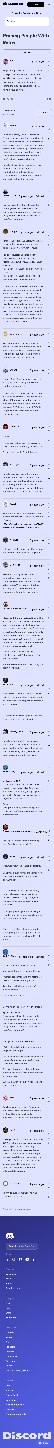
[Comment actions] (49, 138)
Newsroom (11, 1317)
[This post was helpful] (49, 61)
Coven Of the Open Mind (15, 609)
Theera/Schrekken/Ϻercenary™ (18, 831)
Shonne (13, 370)
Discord (16, 13)
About (9, 1303)
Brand (8, 1313)
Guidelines (11, 1400)
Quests (9, 1366)
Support (10, 1333)
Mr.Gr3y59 (15, 465)
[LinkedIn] (12, 99)
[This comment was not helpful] (49, 133)
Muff (12, 61)
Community (11, 1356)
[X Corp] (8, 99)
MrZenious (8, 685)
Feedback (28, 13)
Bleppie (13, 232)
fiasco (13, 1098)
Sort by (42, 112)
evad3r (13, 1130)
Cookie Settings (13, 1395)
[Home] (13, 5)
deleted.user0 (16, 1184)
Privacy (9, 1390)
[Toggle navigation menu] (49, 4)
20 (49, 99)
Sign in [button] (35, 4)
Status (9, 1283)
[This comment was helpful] (49, 125)
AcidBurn (14, 427)
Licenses (10, 1409)
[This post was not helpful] (49, 70)
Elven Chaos (16, 334)
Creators (10, 1352)
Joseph (13, 125)
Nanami (13, 857)
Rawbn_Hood (16, 732)
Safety (9, 1337)
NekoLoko (15, 540)
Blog (8, 1342)
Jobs (8, 1308)
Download (11, 1274)
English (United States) (21, 1246)
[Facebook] (4, 99)
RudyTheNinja (9, 772)
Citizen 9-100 (9, 196)
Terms (8, 1386)
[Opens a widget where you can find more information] (43, 1443)
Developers (11, 1361)
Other (39, 13)
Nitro (8, 1279)
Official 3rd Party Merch (18, 1371)
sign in (11, 1209)
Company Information (16, 1414)
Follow (27, 53)
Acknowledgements (16, 1405)
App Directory (13, 1288)
